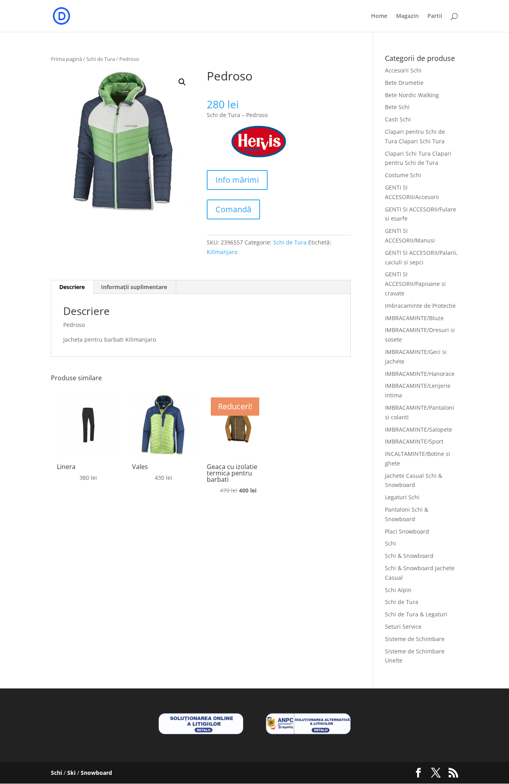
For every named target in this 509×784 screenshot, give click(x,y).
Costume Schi (403, 175)
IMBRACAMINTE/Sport (414, 441)
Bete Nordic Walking (412, 95)
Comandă (233, 209)
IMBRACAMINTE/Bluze (414, 318)
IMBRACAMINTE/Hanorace (420, 373)
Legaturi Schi (402, 497)
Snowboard (96, 772)
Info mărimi (237, 179)
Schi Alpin (398, 590)
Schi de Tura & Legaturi (416, 614)
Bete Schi (397, 107)
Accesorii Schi (403, 70)
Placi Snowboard (407, 531)
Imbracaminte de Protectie (420, 305)
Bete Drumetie (404, 82)
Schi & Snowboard (409, 555)
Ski (71, 772)
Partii (434, 16)
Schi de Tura (100, 59)
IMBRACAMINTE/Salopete (418, 429)
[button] (182, 82)
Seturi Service (403, 626)
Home (379, 16)
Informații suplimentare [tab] (134, 287)
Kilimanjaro (222, 252)
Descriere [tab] (72, 287)
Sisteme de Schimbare (415, 639)
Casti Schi (398, 119)
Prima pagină (66, 59)
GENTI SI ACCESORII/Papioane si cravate (415, 283)
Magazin (407, 16)
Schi (390, 543)
